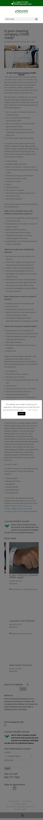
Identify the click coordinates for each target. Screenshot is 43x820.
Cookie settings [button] (32, 410)
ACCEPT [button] (21, 414)
